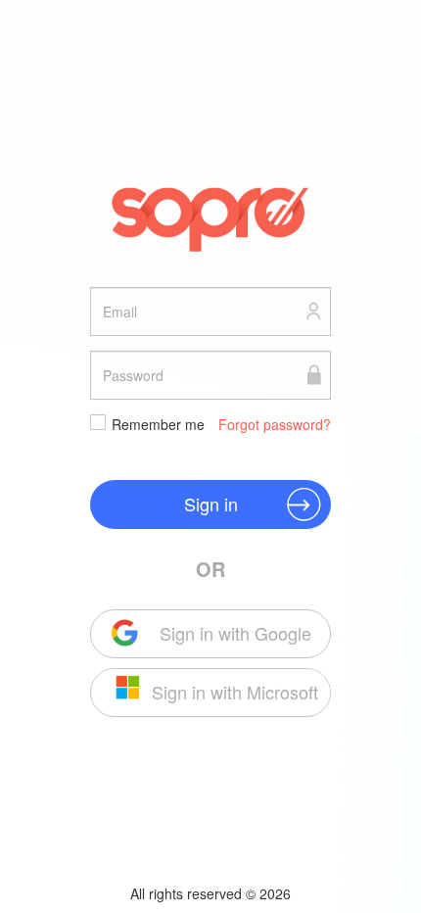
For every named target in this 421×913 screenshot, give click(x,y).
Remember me (158, 424)
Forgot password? (274, 424)
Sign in (211, 503)
